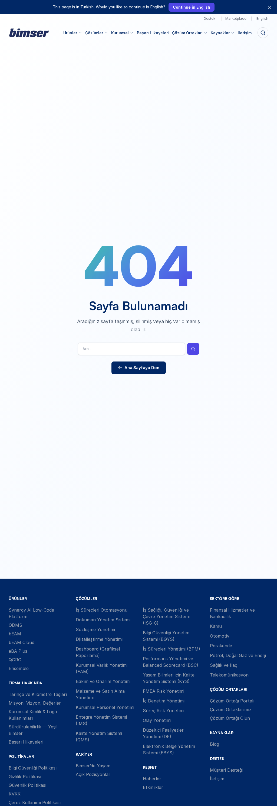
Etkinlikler (153, 787)
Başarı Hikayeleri (153, 33)
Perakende (221, 645)
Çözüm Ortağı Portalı (232, 701)
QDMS (15, 625)
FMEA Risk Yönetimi (163, 691)
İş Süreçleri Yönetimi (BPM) (171, 649)
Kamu (216, 626)
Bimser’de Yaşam (93, 765)
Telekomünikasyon (229, 675)
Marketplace (235, 18)
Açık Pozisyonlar (93, 774)
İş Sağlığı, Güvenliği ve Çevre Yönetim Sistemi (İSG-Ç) (166, 616)
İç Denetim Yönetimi (163, 701)
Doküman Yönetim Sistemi (103, 619)
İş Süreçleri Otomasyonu (101, 610)
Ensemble (19, 668)
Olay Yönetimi (157, 720)
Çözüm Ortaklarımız (231, 709)
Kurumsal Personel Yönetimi (105, 707)
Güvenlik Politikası (27, 785)
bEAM (15, 633)
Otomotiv (219, 636)
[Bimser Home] (29, 32)
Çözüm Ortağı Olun (230, 718)
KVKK (15, 794)
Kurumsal (120, 33)
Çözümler (94, 33)
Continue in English (191, 7)
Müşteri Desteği (226, 770)
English (262, 18)
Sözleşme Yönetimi (95, 629)
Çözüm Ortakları (187, 33)
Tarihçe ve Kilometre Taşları (38, 694)
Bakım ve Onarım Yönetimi (103, 681)
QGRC (15, 659)
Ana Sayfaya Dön (141, 367)
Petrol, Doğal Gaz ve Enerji (238, 655)
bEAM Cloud (21, 642)
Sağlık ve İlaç (223, 665)
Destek (209, 18)
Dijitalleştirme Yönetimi (99, 639)
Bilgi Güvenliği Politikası (33, 768)
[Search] (263, 32)
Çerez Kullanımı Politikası (35, 802)
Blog (214, 744)
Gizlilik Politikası (25, 776)
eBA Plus (18, 651)
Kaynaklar (220, 33)
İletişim (245, 33)
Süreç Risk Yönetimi (163, 710)
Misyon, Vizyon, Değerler (35, 703)
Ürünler (70, 33)
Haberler (152, 778)
